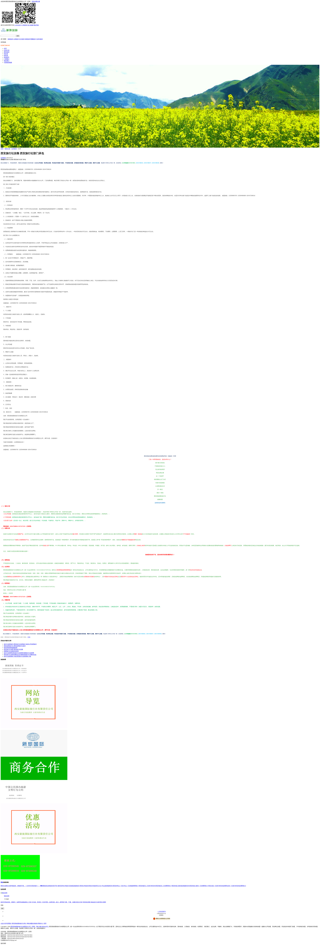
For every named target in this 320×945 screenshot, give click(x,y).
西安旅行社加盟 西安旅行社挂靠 (13, 649)
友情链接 (35, 923)
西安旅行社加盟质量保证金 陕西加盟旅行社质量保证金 (20, 654)
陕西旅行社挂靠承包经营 (11, 651)
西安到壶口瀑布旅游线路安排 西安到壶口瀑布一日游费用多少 (190, 885)
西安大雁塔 (102, 902)
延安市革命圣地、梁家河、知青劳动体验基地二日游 (16, 902)
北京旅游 (21, 39)
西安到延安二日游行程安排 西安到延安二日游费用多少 (155, 885)
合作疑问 (14, 148)
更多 (2, 882)
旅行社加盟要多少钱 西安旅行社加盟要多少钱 (17, 656)
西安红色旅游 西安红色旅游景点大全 (91, 885)
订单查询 (24, 25)
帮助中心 (40, 923)
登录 (33, 1)
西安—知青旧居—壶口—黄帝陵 (54, 902)
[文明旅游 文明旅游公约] (16, 801)
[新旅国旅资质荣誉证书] (15, 676)
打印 (29, 637)
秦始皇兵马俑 (95, 902)
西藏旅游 (33, 39)
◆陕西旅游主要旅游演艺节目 (49, 885)
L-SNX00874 (17, 25)
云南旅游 (16, 39)
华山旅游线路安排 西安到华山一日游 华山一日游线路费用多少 (120, 885)
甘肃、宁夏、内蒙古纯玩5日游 (73, 902)
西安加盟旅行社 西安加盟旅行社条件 (15, 646)
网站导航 (36, 25)
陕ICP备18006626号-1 (42, 926)
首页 (2, 148)
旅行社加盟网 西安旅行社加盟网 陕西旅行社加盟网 (19, 653)
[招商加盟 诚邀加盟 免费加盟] (34, 779)
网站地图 (29, 923)
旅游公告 (7, 148)
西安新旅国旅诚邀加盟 (10, 647)
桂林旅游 (27, 39)
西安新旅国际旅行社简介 (19, 923)
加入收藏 (30, 25)
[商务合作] (34, 853)
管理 (45, 923)
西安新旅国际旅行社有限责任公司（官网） (23, 926)
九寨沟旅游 (39, 39)
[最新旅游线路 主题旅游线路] (160, 147)
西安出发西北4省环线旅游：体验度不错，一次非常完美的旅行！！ (20, 885)
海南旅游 (10, 39)
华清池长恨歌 (87, 902)
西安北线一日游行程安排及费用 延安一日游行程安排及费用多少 (227, 885)
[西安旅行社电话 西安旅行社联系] (20, 879)
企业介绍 (3, 923)
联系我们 (9, 923)
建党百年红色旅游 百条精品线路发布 (69, 885)
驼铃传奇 (6, 896)
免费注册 (37, 1)
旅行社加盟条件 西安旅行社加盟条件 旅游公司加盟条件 (20, 644)
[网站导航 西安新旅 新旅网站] (34, 728)
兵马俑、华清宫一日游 (38, 902)
